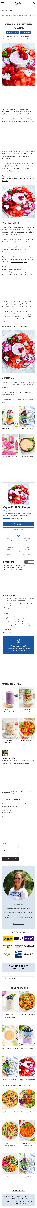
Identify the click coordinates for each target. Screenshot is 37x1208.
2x (29, 562)
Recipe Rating (6, 810)
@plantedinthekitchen (17, 648)
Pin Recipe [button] (19, 529)
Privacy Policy (12, 1198)
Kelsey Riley (7, 511)
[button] (3, 519)
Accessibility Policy (18, 1203)
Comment (6, 817)
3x (32, 562)
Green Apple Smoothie (17, 178)
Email (4, 850)
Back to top (18, 1190)
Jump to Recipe (13, 32)
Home (4, 10)
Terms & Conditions (22, 1201)
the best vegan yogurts (19, 262)
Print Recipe (26, 32)
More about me (18, 924)
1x (26, 562)
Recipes (10, 10)
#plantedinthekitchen (18, 650)
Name (4, 843)
